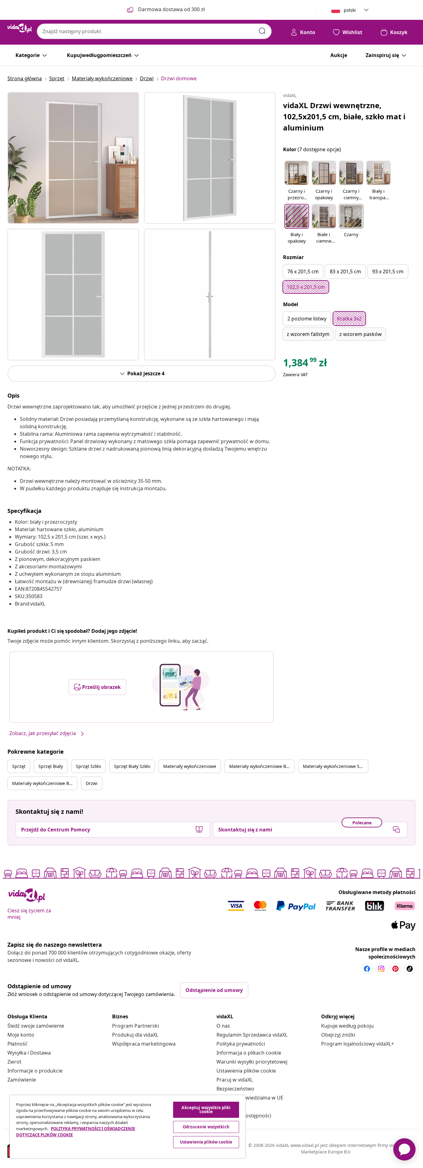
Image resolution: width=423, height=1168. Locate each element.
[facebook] (367, 969)
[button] (296, 181)
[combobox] (154, 31)
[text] (305, 364)
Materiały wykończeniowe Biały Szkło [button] (44, 783)
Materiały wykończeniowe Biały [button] (261, 766)
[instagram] (381, 969)
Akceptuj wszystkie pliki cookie (205, 1109)
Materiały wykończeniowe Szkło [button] (335, 766)
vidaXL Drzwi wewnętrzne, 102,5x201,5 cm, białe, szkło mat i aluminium (344, 116)
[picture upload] (180, 687)
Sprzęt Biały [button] (50, 766)
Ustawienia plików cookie (246, 1070)
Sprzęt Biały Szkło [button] (132, 766)
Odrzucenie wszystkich (206, 1127)
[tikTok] (410, 969)
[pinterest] (395, 969)
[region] (127, 1126)
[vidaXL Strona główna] (19, 28)
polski (350, 10)
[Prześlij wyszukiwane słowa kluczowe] (262, 31)
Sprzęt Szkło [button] (88, 766)
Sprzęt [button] (18, 766)
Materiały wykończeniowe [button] (189, 766)
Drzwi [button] (92, 783)
